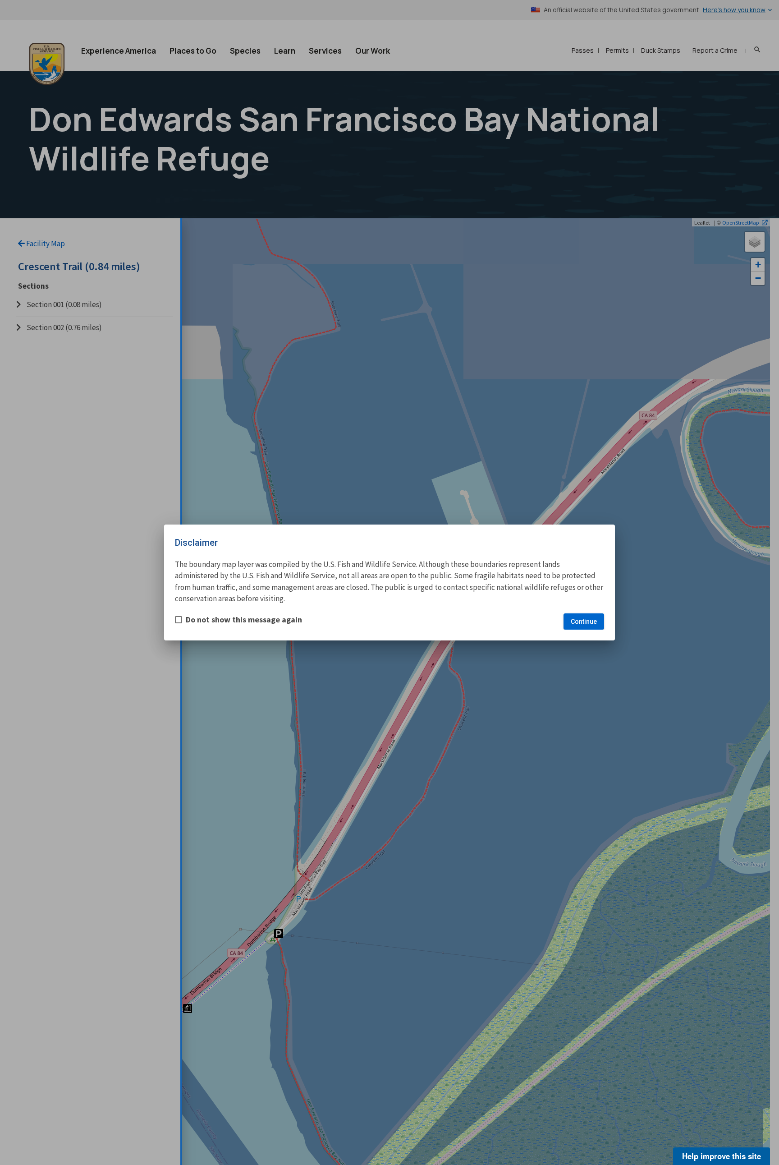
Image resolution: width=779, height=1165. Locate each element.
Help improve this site (721, 1156)
